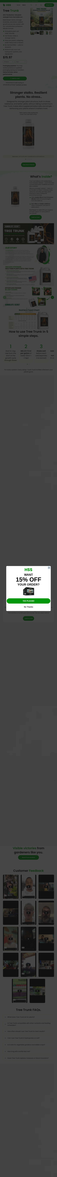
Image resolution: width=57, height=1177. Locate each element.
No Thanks (28, 607)
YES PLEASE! (28, 601)
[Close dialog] (49, 568)
